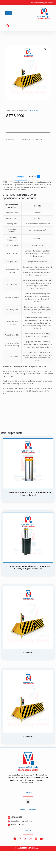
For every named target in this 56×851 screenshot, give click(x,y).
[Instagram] (20, 838)
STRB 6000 (28, 652)
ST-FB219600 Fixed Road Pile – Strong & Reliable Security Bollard (28, 493)
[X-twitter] (25, 838)
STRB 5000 (28, 736)
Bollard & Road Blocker (20, 110)
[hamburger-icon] (8, 13)
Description (21, 176)
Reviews (34, 176)
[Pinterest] (36, 838)
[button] (7, 26)
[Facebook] (14, 838)
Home (8, 110)
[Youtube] (41, 838)
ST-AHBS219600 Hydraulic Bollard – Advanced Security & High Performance (28, 567)
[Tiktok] (30, 838)
